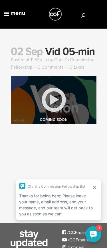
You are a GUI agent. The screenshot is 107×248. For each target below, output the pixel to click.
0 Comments (50, 67)
